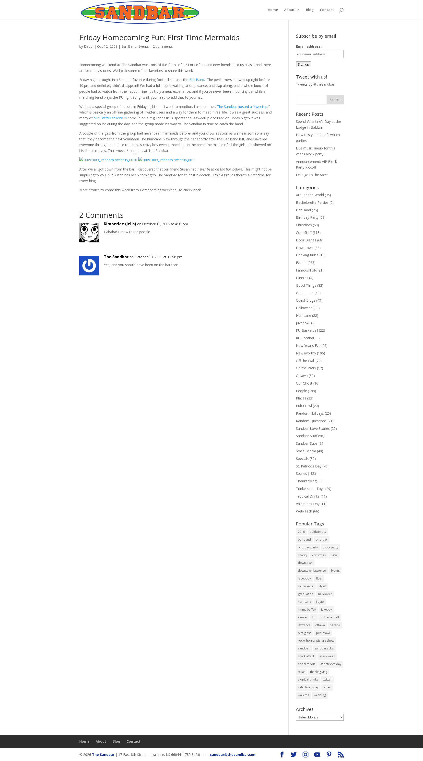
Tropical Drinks (308, 496)
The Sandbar (116, 257)
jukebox (326, 609)
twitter (327, 679)
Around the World (310, 195)
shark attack (306, 656)
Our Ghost (304, 383)
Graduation (305, 292)
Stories (301, 473)
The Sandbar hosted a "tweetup (242, 106)
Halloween (304, 308)
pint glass (304, 633)
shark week (327, 656)
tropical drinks (308, 679)
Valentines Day (307, 503)
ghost (322, 586)
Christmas (304, 225)
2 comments (163, 46)
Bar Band (128, 46)
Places (301, 398)
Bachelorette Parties (312, 202)
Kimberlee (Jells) (120, 224)
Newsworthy (306, 353)
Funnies (302, 277)
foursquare (306, 586)
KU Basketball (307, 330)
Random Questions (311, 421)
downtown (305, 563)
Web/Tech (304, 511)
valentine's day (308, 687)
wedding (320, 695)
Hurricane (303, 315)
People (301, 390)
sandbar (304, 648)
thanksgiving (318, 672)
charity (302, 555)
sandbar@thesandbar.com (233, 754)
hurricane (304, 602)
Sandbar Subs (306, 443)
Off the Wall (305, 360)
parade (335, 625)
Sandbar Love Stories (313, 428)
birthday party (308, 547)
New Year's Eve (308, 345)
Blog (310, 10)
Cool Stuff (304, 232)
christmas (319, 555)
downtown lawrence (312, 570)
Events (143, 46)
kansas (302, 617)
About (289, 10)
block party (330, 547)
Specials (302, 458)
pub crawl (323, 633)
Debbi (88, 46)
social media (307, 664)
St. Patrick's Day (308, 466)
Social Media (306, 451)
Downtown (305, 247)
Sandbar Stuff (306, 435)
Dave (334, 555)
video (327, 687)
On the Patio (306, 368)
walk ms (303, 695)
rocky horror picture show (316, 640)
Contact (327, 10)
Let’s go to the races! (312, 174)
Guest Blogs (305, 300)
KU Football (305, 338)
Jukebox (302, 323)
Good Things (306, 285)
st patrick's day (330, 664)
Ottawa (302, 375)
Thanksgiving (306, 481)
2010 (301, 532)
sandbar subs (324, 648)
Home (273, 10)
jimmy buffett (307, 609)
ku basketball (329, 617)
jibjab (320, 602)
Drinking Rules (307, 255)
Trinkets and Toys (310, 488)
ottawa (320, 625)
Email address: (309, 46)
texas (301, 672)
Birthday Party (307, 217)
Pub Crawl (304, 405)
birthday (322, 539)
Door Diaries (306, 240)
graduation (305, 594)
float (319, 578)
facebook (304, 578)
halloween (325, 594)
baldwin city (318, 532)
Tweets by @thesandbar (315, 84)
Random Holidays (310, 413)
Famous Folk (306, 270)
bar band (304, 539)
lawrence (304, 625)
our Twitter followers (110, 118)
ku (314, 617)
